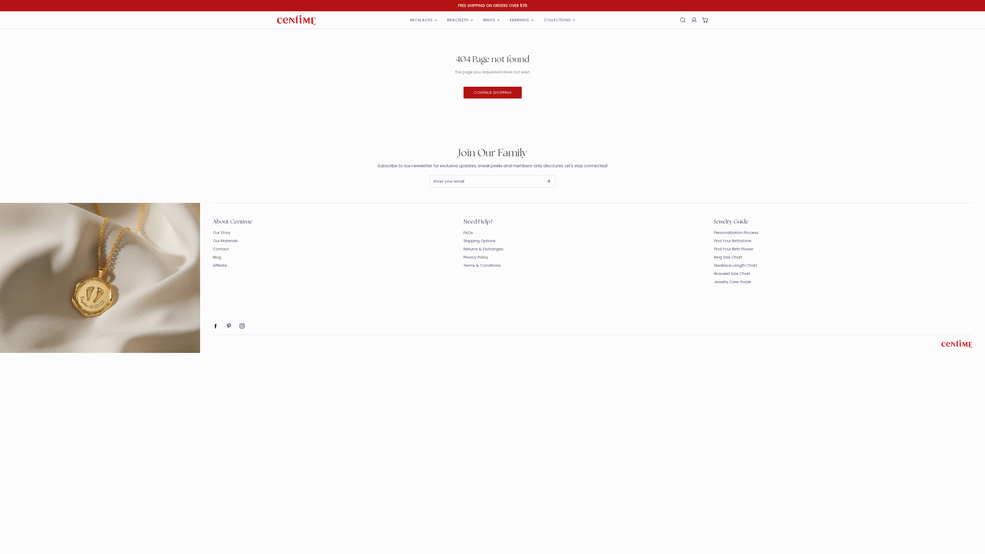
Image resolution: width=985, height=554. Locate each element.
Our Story (221, 232)
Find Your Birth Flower (733, 249)
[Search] (682, 20)
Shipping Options (480, 240)
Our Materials (225, 240)
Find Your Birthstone (732, 240)
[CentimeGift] (296, 20)
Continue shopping (492, 92)
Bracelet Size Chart (732, 273)
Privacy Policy (476, 257)
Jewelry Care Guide (732, 281)
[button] (705, 20)
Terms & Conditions (482, 265)
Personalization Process (736, 232)
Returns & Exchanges (483, 249)
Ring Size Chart (728, 257)
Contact (221, 249)
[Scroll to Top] (976, 527)
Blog (217, 257)
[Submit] (549, 181)
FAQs (468, 232)
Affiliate (220, 265)
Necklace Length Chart (735, 265)
